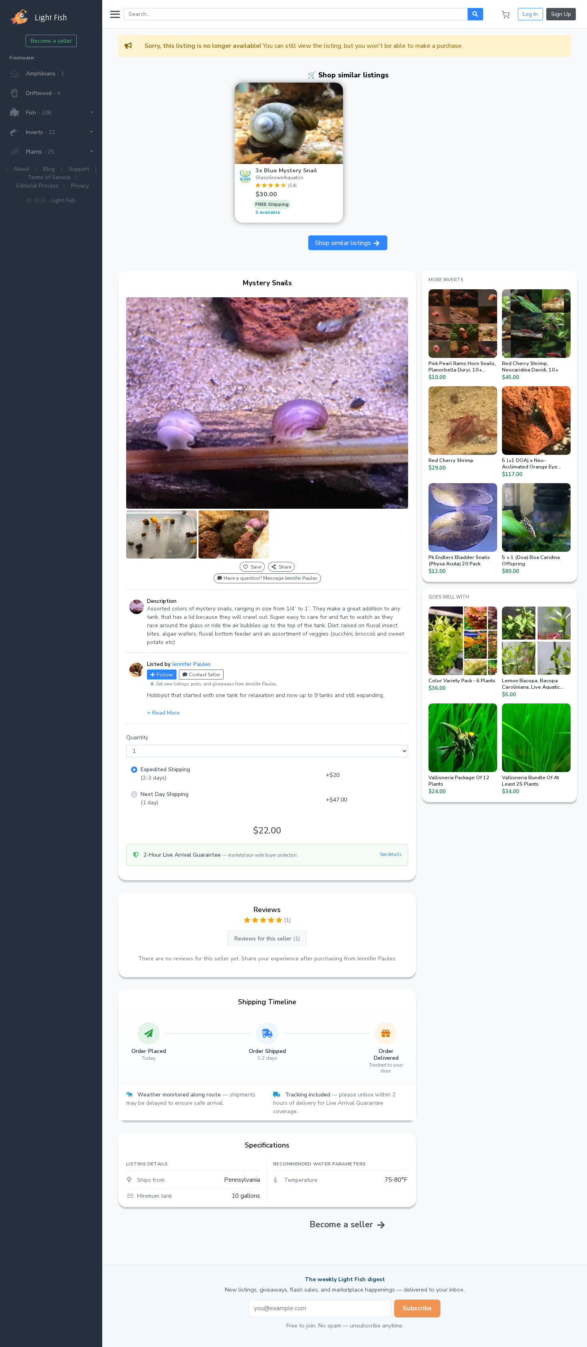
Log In (530, 14)
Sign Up (561, 14)
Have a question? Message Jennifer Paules (270, 578)
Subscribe (417, 1308)
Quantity (137, 737)
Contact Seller (204, 675)
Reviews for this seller (267, 938)
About (21, 169)
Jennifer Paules (191, 664)
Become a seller (51, 41)
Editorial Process (37, 186)
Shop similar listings (344, 243)
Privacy (80, 186)
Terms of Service (49, 177)
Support (79, 169)
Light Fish (63, 200)
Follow (165, 675)
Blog (49, 169)
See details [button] (390, 854)
